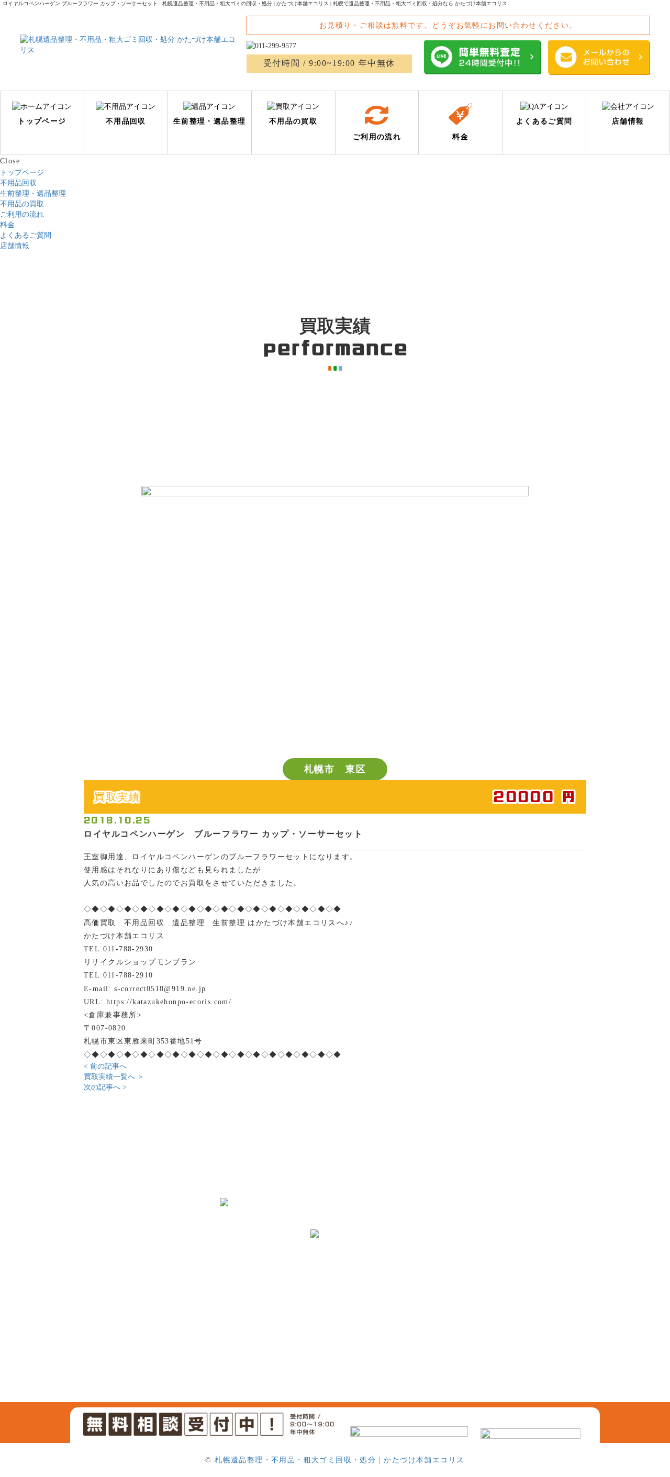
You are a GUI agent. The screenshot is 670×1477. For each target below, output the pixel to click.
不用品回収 (18, 183)
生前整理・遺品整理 (33, 193)
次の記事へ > (105, 1087)
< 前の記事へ (105, 1066)
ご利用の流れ (22, 214)
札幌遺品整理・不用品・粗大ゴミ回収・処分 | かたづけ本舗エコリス (339, 1460)
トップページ (22, 172)
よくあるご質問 (25, 235)
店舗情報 (14, 246)
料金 (7, 225)
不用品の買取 (22, 204)
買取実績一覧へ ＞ (114, 1077)
